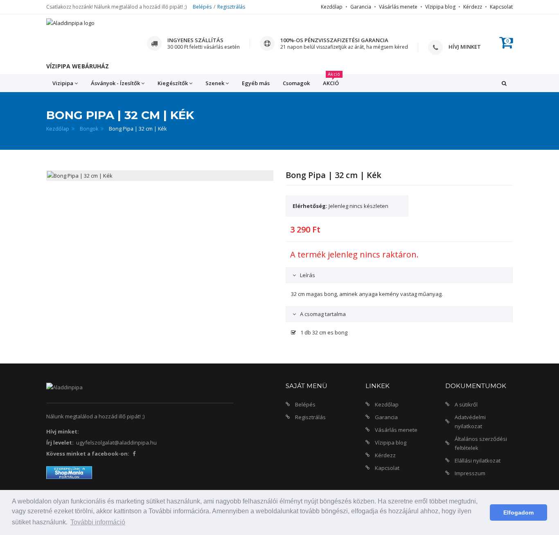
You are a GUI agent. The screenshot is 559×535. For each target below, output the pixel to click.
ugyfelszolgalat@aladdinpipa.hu (116, 442)
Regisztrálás (231, 6)
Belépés (202, 6)
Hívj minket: (62, 431)
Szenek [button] (214, 83)
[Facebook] (134, 453)
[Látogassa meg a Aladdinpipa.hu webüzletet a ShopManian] (69, 472)
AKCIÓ (331, 80)
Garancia (360, 6)
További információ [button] (97, 522)
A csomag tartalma (322, 314)
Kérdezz (472, 6)
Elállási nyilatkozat (477, 460)
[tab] (399, 275)
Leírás (307, 275)
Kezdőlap (332, 6)
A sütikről (466, 404)
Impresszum (470, 473)
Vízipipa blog (440, 6)
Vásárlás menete (398, 6)
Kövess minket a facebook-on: (87, 453)
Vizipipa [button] (62, 83)
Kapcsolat (501, 6)
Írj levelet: (60, 442)
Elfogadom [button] (518, 512)
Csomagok (296, 83)
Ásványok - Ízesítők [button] (115, 83)
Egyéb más (256, 83)
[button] (504, 83)
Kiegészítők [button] (173, 83)
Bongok (89, 128)
